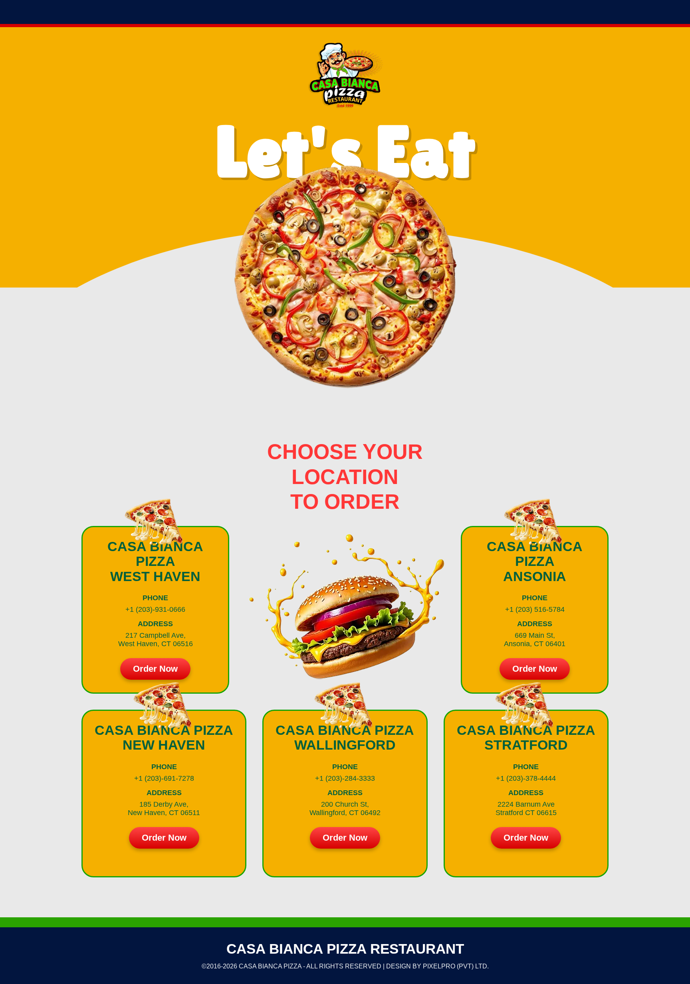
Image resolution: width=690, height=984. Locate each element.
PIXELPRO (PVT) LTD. (456, 966)
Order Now (155, 669)
